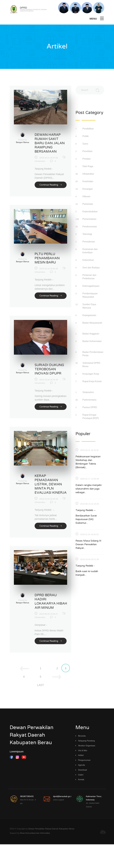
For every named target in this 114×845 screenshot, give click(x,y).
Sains (85, 144)
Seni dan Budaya (91, 267)
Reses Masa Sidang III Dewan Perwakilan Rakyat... (88, 544)
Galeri (80, 775)
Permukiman (89, 241)
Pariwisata (87, 204)
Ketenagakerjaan (91, 286)
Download (82, 770)
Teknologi (87, 234)
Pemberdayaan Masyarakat (90, 295)
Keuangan (87, 189)
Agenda (81, 765)
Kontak (81, 779)
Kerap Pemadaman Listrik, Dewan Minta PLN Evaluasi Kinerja (51, 484)
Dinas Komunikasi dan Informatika (35, 833)
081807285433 (27, 796)
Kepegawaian (89, 315)
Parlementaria (89, 400)
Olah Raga (88, 166)
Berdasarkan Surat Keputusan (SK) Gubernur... (86, 519)
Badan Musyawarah (92, 323)
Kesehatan (88, 181)
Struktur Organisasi (86, 745)
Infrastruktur (40, 161)
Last (40, 685)
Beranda (82, 736)
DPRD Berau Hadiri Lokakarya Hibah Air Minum (51, 601)
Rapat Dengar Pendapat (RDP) (90, 416)
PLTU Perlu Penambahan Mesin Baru (47, 258)
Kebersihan (88, 260)
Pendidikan (88, 128)
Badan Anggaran (91, 333)
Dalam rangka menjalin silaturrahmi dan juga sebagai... (88, 489)
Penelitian (87, 151)
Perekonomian (89, 226)
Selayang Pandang (86, 741)
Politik (85, 136)
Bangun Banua (22, 142)
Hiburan (86, 196)
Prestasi (86, 159)
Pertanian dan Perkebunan (89, 277)
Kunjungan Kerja (91, 374)
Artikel (81, 755)
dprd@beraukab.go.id (62, 796)
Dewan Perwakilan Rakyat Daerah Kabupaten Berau (51, 829)
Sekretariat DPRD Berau (91, 364)
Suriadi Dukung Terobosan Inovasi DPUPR (49, 369)
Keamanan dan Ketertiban (90, 251)
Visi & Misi (82, 750)
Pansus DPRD (90, 407)
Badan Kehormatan (92, 341)
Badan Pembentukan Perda (92, 354)
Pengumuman (84, 760)
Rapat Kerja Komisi (92, 381)
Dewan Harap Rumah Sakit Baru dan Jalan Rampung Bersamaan (50, 143)
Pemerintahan (89, 219)
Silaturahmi (88, 392)
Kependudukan (90, 211)
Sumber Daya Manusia (89, 306)
